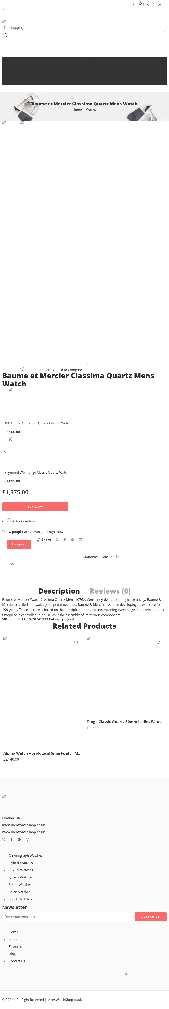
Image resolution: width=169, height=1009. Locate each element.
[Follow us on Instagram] (27, 840)
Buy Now (35, 507)
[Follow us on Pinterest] (19, 840)
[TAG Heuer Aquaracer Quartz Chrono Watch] (5, 403)
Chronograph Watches (25, 855)
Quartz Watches (21, 877)
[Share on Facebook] (64, 539)
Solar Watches (19, 892)
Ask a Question (23, 521)
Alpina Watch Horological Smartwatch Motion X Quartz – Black (42, 753)
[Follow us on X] (3, 839)
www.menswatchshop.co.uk (23, 832)
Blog (89, 77)
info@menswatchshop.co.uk (23, 825)
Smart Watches (20, 885)
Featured (89, 71)
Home (89, 60)
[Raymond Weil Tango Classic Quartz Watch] (5, 453)
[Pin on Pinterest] (72, 539)
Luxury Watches (21, 870)
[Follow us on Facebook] (11, 840)
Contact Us (89, 83)
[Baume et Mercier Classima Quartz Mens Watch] (11, 137)
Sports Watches (20, 899)
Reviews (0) (110, 590)
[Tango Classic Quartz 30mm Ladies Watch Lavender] (126, 676)
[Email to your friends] (81, 539)
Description (59, 590)
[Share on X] (57, 539)
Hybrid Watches (21, 863)
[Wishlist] (85, 364)
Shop (89, 65)
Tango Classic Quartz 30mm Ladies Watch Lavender (126, 721)
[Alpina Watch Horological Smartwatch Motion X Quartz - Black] (42, 692)
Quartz (91, 110)
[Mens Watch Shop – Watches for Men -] (32, 21)
